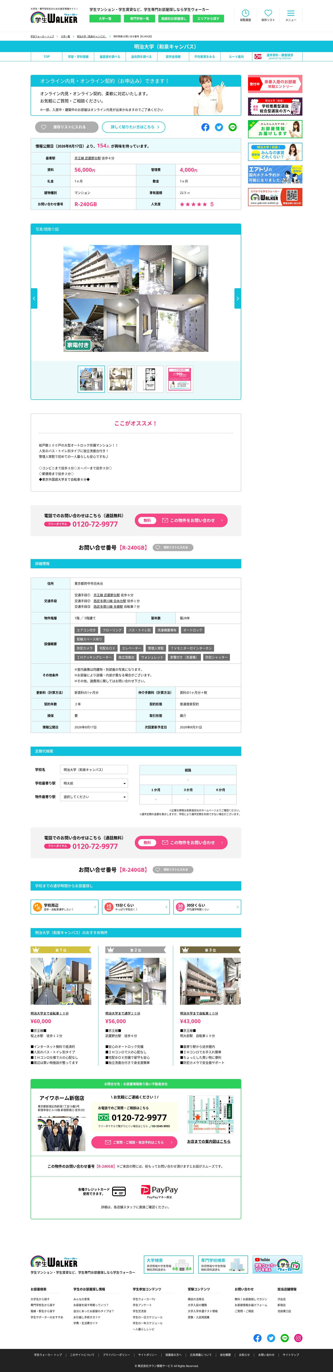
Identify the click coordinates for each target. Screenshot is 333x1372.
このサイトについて (82, 1355)
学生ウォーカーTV (144, 1299)
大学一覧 (65, 36)
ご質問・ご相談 (244, 1311)
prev (34, 298)
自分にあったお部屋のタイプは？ (93, 1311)
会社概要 (225, 1355)
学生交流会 (139, 1311)
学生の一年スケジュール (148, 1323)
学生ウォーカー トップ (42, 36)
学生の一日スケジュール (148, 1317)
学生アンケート (142, 1305)
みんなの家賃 (81, 1299)
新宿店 (282, 1305)
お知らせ (244, 1355)
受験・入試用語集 (199, 1317)
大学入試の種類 (197, 1305)
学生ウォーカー (54, 1261)
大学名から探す (40, 1299)
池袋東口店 (284, 1311)
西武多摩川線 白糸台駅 (110, 601)
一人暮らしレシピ (143, 1329)
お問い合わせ (266, 1355)
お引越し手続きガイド (87, 1317)
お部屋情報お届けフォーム (251, 1305)
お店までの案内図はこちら (209, 1141)
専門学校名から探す (43, 1305)
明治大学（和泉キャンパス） (91, 36)
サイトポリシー (147, 1355)
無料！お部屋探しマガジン (251, 1299)
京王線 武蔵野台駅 (88, 158)
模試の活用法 (196, 1299)
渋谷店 (282, 1299)
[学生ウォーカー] (54, 17)
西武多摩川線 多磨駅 (108, 606)
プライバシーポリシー (116, 1355)
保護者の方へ (173, 1355)
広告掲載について (201, 1355)
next (237, 298)
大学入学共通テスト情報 (203, 1311)
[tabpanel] (135, 298)
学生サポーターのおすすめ (47, 1317)
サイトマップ (291, 1355)
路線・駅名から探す (43, 1311)
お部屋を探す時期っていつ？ (91, 1305)
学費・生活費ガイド (85, 1323)
